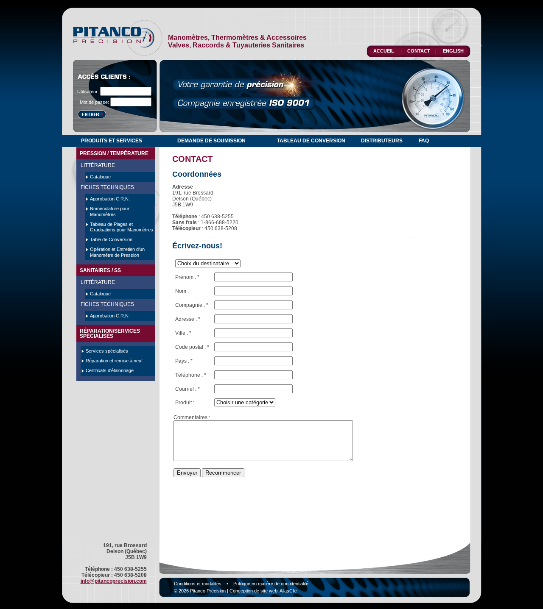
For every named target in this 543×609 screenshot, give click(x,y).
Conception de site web (253, 590)
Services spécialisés (107, 350)
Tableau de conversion (311, 141)
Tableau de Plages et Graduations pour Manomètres (121, 227)
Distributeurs (382, 141)
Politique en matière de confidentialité (270, 583)
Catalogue (100, 176)
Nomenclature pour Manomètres (109, 211)
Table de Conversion (111, 239)
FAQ (424, 141)
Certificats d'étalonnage (110, 370)
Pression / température (114, 153)
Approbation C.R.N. (110, 198)
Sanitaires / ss (100, 270)
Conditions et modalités (197, 583)
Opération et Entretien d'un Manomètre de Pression (117, 252)
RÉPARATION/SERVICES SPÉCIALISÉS (110, 333)
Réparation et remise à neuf (114, 360)
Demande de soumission (211, 141)
